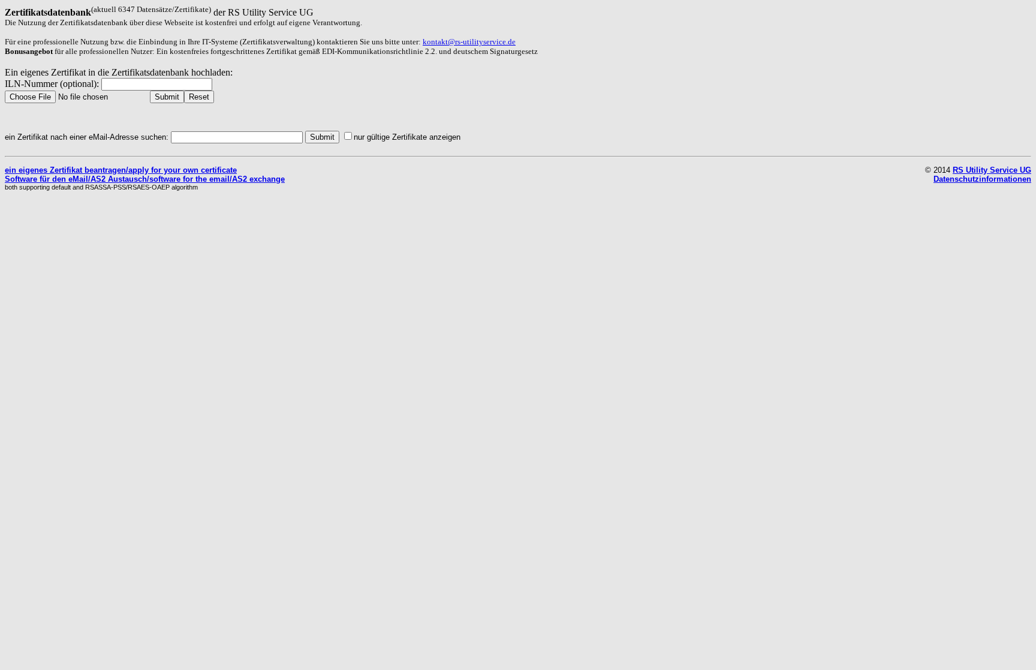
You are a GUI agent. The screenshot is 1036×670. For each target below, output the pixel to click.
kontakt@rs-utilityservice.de (469, 41)
